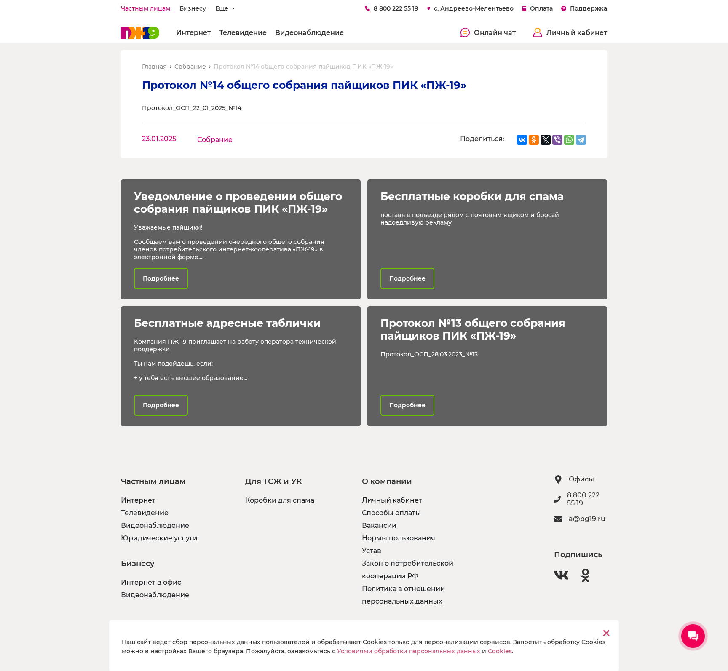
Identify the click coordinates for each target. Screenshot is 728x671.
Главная (154, 66)
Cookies (500, 651)
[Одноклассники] (534, 140)
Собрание (190, 66)
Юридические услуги (159, 538)
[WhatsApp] (569, 140)
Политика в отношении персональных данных (403, 595)
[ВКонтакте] (522, 140)
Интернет (193, 33)
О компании (387, 481)
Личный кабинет (576, 33)
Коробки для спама (279, 500)
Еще (222, 8)
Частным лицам (145, 8)
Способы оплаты (391, 513)
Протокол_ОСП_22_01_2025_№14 (191, 108)
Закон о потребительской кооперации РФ (407, 569)
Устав (371, 551)
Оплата (541, 8)
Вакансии (379, 525)
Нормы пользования (398, 538)
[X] (546, 140)
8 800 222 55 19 (396, 8)
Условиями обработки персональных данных (408, 651)
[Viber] (557, 140)
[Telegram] (581, 140)
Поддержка (588, 8)
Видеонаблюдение (309, 33)
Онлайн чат (495, 33)
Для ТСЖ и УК (273, 481)
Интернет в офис (151, 582)
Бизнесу (192, 8)
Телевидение (243, 33)
